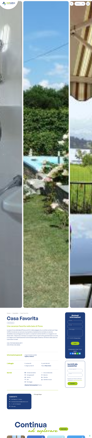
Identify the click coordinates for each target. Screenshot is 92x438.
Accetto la (75, 338)
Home (8, 313)
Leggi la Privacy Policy (77, 380)
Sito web (13, 406)
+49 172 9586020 (16, 404)
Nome (71, 320)
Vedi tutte (63, 429)
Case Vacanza (11, 322)
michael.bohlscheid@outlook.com (19, 401)
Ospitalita (15, 313)
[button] (72, 4)
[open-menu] (88, 3)
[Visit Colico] (8, 3)
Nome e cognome (73, 369)
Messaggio (72, 329)
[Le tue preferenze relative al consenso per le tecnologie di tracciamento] (90, 436)
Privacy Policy (77, 338)
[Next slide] (88, 154)
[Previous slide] (3, 154)
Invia (75, 343)
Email (71, 324)
